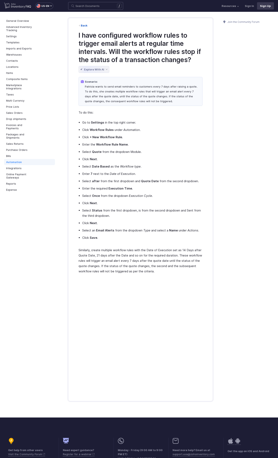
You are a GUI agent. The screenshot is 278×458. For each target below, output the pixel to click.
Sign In (249, 6)
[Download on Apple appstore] (238, 443)
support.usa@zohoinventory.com (194, 454)
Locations (12, 66)
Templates (13, 42)
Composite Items (17, 79)
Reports (11, 183)
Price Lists (12, 106)
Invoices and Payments (14, 126)
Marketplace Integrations (14, 86)
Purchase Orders (16, 149)
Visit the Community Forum (25, 454)
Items (9, 73)
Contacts (12, 60)
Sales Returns (15, 143)
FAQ (28, 6)
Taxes (10, 94)
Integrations (14, 168)
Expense (11, 189)
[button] (42, 6)
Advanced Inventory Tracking (19, 28)
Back (84, 25)
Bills (8, 156)
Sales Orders (14, 112)
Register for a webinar (77, 454)
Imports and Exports (19, 48)
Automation (14, 162)
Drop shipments (16, 119)
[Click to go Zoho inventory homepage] (14, 6)
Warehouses (14, 54)
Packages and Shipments (15, 136)
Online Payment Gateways (16, 176)
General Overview (17, 20)
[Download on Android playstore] (231, 443)
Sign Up (265, 6)
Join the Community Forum (243, 21)
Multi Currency (15, 100)
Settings (11, 36)
